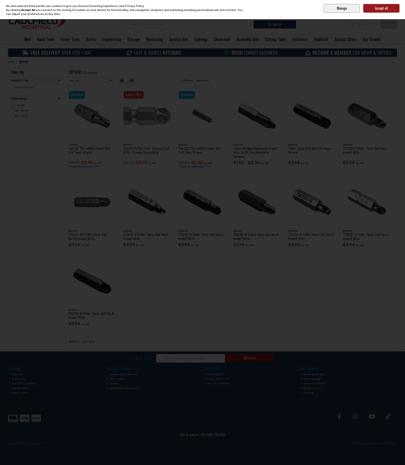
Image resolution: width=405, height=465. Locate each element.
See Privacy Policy (131, 6)
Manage (342, 8)
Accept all (381, 8)
